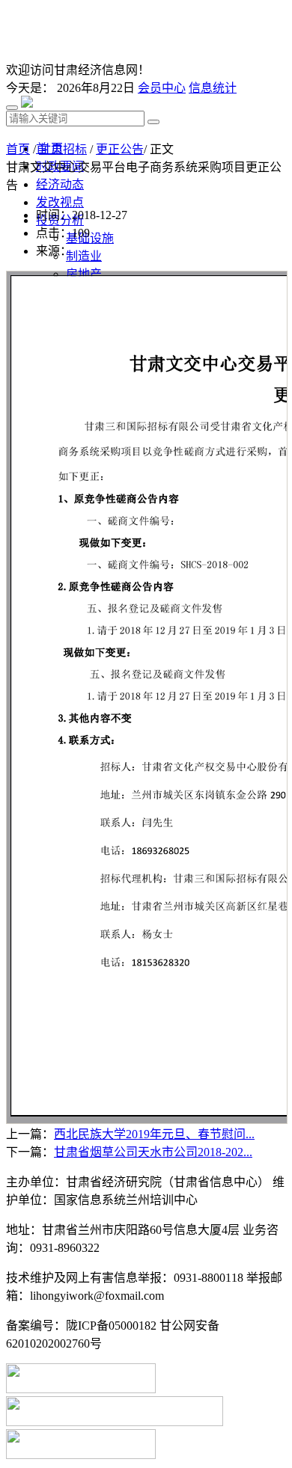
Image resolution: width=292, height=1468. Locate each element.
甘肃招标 (63, 149)
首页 (18, 149)
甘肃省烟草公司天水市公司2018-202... (153, 1152)
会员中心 (162, 88)
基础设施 (90, 238)
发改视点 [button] (60, 202)
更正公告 (120, 149)
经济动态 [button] (60, 184)
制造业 (84, 256)
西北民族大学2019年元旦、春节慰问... (154, 1134)
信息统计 (213, 88)
